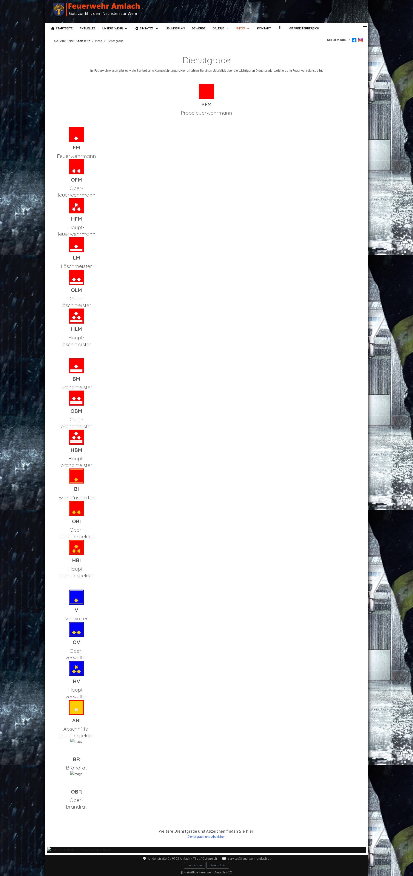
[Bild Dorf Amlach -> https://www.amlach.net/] (79, 850)
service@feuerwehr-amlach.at (249, 858)
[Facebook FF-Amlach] (354, 39)
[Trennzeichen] (279, 27)
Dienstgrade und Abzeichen (206, 837)
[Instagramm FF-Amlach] (360, 39)
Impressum (195, 865)
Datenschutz (217, 865)
